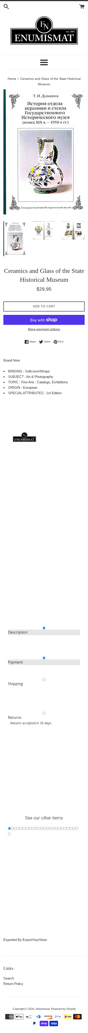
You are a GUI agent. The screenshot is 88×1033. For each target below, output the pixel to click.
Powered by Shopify (63, 1009)
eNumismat (43, 1009)
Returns (14, 717)
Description (18, 632)
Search (8, 978)
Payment (15, 662)
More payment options (44, 329)
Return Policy (13, 984)
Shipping (15, 683)
